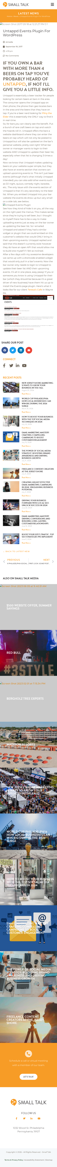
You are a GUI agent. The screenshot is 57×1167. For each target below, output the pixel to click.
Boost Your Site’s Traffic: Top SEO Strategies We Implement (38, 536)
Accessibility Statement (34, 1160)
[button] (4, 350)
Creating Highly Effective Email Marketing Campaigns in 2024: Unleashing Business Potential (37, 486)
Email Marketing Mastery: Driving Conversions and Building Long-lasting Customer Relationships (36, 520)
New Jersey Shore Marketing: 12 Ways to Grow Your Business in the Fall (38, 385)
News (16, 16)
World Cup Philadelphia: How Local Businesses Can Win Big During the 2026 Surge (36, 402)
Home (9, 16)
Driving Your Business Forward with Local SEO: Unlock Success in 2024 (35, 503)
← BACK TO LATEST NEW (16, 551)
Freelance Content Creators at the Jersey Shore (38, 470)
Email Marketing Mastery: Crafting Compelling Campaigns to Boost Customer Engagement (36, 436)
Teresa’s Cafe (35, 289)
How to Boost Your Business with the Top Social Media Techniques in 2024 (37, 419)
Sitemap (48, 1160)
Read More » (26, 393)
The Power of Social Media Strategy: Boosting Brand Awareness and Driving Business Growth (36, 454)
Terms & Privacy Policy (14, 1160)
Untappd (14, 84)
